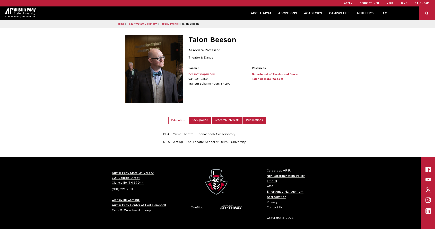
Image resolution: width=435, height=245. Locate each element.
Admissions (287, 13)
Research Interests (227, 120)
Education (178, 120)
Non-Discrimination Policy (286, 175)
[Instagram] (428, 200)
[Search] (427, 13)
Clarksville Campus (126, 199)
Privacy (272, 202)
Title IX (272, 181)
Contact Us (275, 207)
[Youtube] (428, 179)
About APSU (261, 13)
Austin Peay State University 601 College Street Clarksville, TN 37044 (133, 178)
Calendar (422, 3)
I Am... (385, 13)
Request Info (369, 3)
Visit (390, 3)
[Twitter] (428, 189)
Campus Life (339, 13)
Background (200, 120)
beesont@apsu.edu (201, 74)
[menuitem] (260, 13)
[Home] (20, 13)
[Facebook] (428, 169)
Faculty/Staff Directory (142, 24)
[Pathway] (231, 207)
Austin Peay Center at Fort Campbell (139, 205)
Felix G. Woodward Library (131, 210)
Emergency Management (285, 191)
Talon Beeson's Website (268, 79)
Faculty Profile (169, 24)
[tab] (178, 120)
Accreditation (276, 196)
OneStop (197, 207)
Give (404, 3)
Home (120, 24)
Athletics (365, 13)
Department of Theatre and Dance (275, 74)
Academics (313, 13)
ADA (270, 186)
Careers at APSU (279, 170)
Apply (348, 3)
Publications (254, 120)
